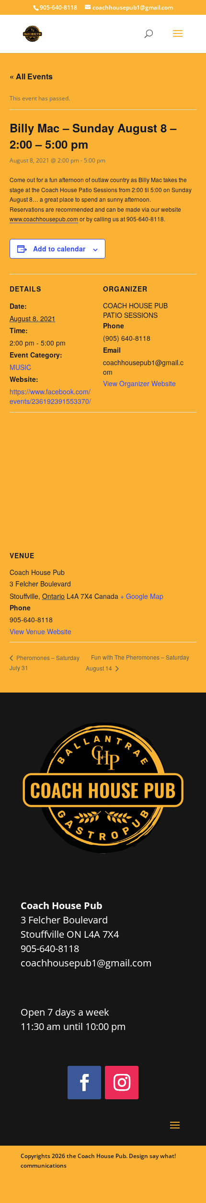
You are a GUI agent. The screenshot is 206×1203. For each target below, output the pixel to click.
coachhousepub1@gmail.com (86, 962)
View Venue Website (40, 631)
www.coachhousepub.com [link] (44, 219)
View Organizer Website (139, 383)
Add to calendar (59, 248)
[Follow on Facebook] (84, 1082)
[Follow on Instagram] (121, 1082)
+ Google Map (141, 596)
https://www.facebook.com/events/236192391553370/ (50, 396)
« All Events (31, 76)
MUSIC (20, 367)
